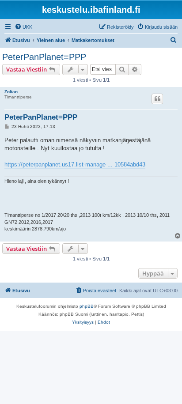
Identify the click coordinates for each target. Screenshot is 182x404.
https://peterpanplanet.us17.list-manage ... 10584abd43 (74, 164)
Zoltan (11, 91)
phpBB (87, 306)
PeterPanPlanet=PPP (44, 57)
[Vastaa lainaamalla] (157, 99)
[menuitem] (23, 27)
